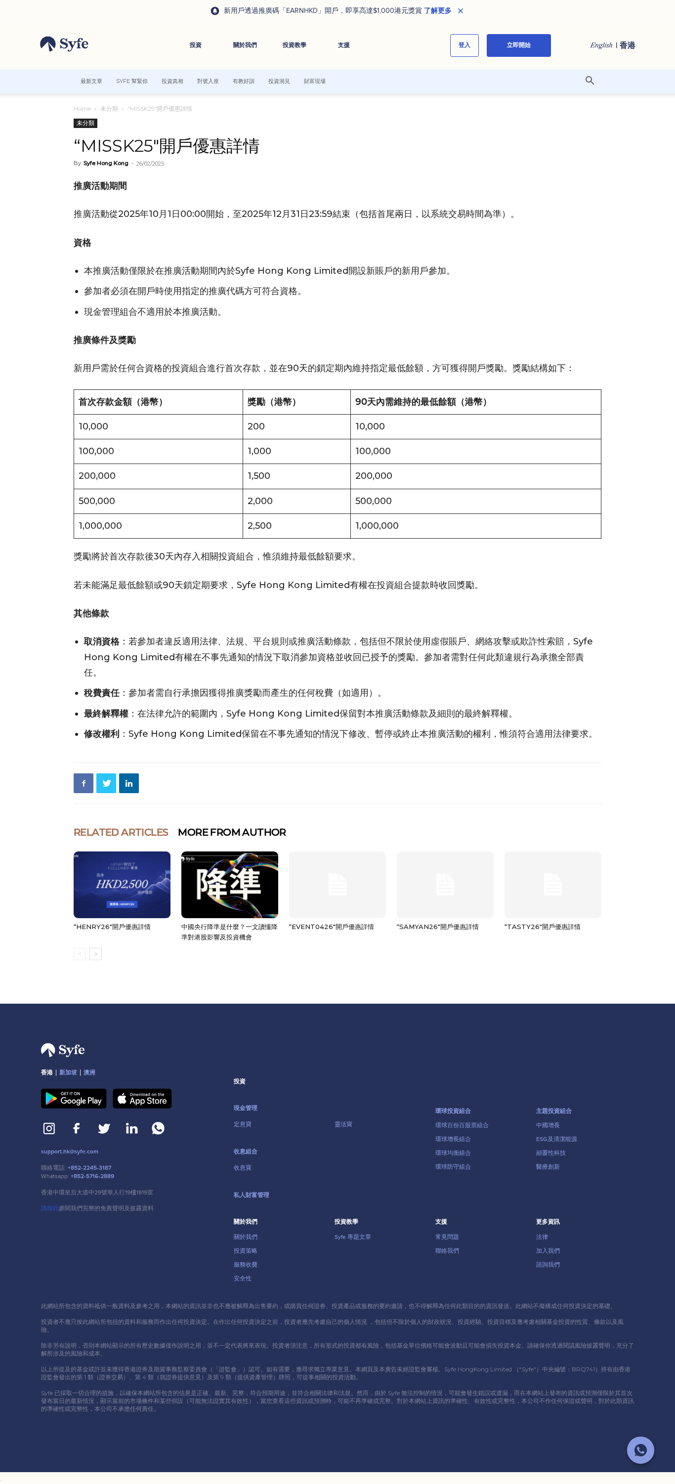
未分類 (109, 108)
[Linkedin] (129, 783)
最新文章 (91, 81)
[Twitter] (106, 783)
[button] (195, 45)
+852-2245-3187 (89, 1168)
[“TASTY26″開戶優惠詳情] (553, 884)
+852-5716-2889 (92, 1176)
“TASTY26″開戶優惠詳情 (543, 927)
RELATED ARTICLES (121, 832)
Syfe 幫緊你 (132, 81)
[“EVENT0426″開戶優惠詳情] (337, 884)
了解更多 (438, 10)
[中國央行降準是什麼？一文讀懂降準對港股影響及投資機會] (229, 884)
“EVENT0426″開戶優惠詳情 (331, 927)
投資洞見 (279, 81)
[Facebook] (83, 783)
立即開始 (519, 45)
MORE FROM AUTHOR (232, 832)
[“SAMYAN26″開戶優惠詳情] (445, 884)
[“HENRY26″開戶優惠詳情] (122, 884)
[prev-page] (80, 954)
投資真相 (172, 81)
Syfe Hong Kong (106, 163)
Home (82, 108)
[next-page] (95, 954)
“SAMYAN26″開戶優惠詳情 (438, 927)
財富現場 (315, 81)
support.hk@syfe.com (69, 1151)
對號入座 (208, 81)
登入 (464, 45)
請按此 (50, 1208)
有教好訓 (243, 81)
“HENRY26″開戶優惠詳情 (112, 927)
